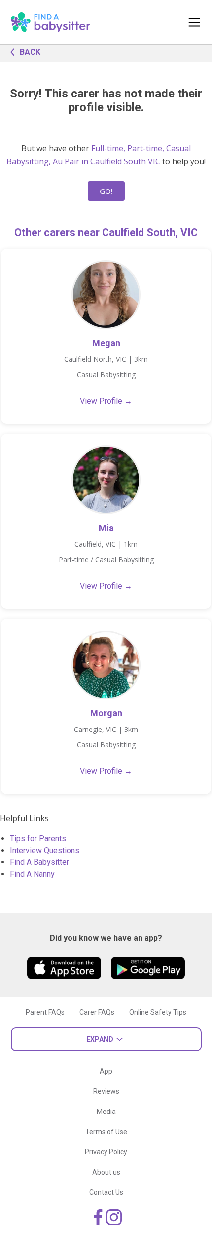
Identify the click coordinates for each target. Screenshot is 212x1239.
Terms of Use (106, 1132)
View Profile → (106, 401)
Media (106, 1111)
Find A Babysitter (39, 862)
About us (106, 1172)
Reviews (106, 1091)
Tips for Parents (38, 838)
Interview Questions (44, 850)
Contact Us (106, 1192)
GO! (106, 191)
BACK (30, 52)
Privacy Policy (106, 1152)
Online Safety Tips (157, 1012)
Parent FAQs (45, 1012)
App (106, 1071)
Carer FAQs (96, 1012)
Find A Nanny (32, 874)
